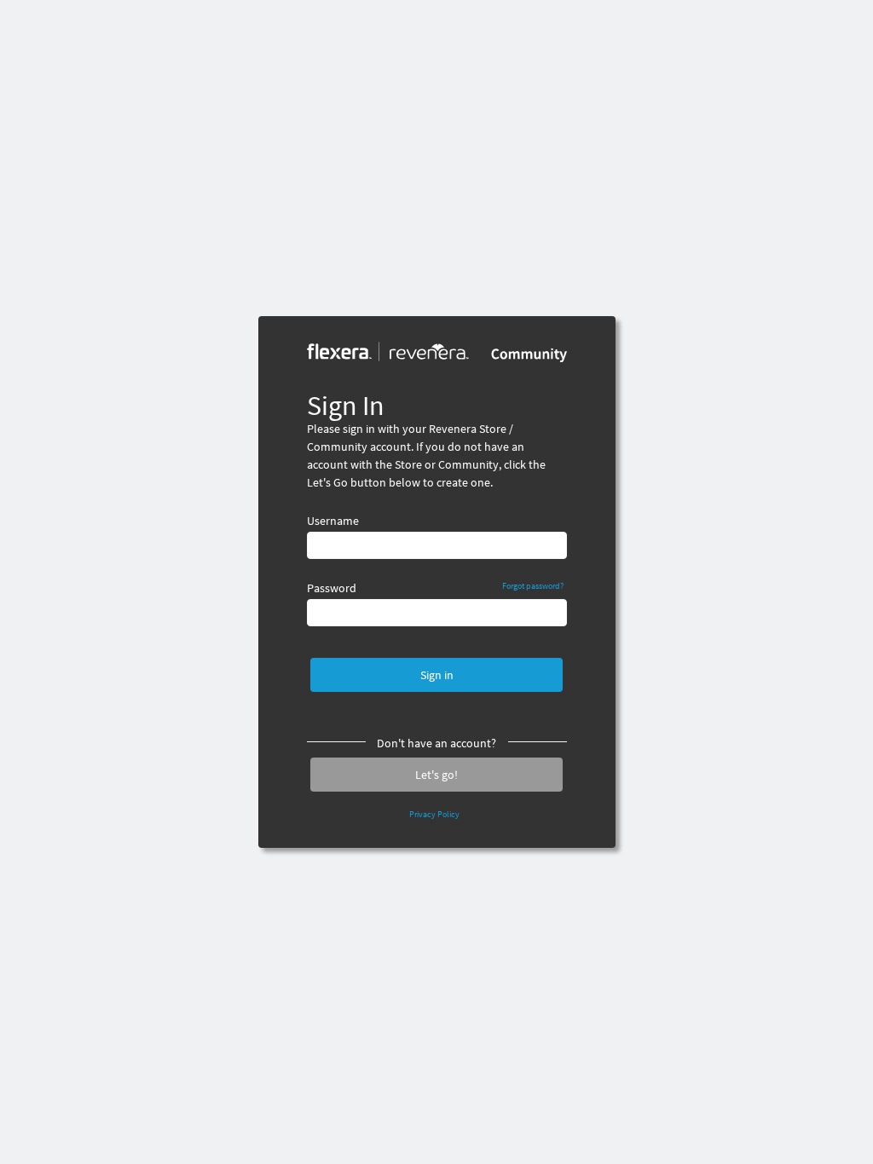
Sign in (437, 675)
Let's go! (436, 774)
